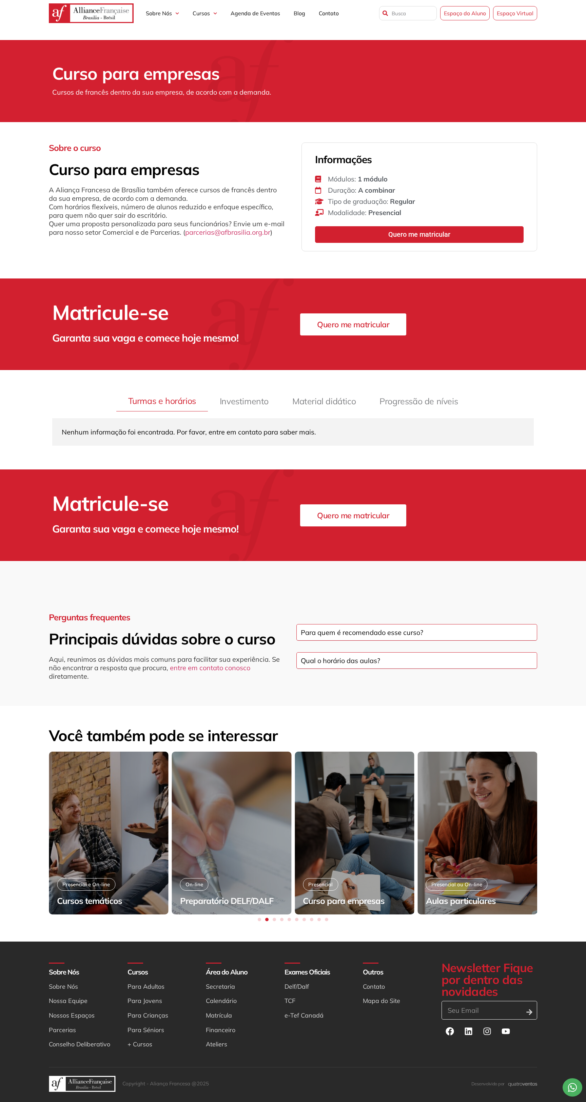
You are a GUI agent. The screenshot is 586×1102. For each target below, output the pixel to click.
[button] (259, 919)
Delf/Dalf (297, 986)
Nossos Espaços (72, 1015)
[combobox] (408, 13)
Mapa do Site (381, 1001)
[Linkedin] (468, 1031)
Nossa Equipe (68, 1001)
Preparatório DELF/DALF (226, 900)
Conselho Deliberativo (79, 1044)
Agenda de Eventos (255, 13)
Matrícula (219, 1015)
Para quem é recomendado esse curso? (362, 632)
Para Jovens (145, 1001)
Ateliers (216, 1044)
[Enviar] (529, 1012)
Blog (299, 13)
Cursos (201, 13)
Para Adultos (146, 986)
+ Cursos (140, 1044)
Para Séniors (146, 1030)
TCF (290, 1001)
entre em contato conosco (210, 667)
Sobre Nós (159, 13)
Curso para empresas (344, 900)
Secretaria (220, 986)
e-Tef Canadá (304, 1015)
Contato (329, 13)
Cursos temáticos (89, 900)
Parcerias (62, 1030)
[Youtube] (505, 1031)
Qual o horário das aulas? (340, 660)
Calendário (221, 1001)
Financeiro (220, 1030)
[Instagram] (487, 1031)
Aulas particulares (461, 900)
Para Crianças (148, 1015)
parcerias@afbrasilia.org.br (227, 232)
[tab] (162, 400)
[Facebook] (450, 1031)
